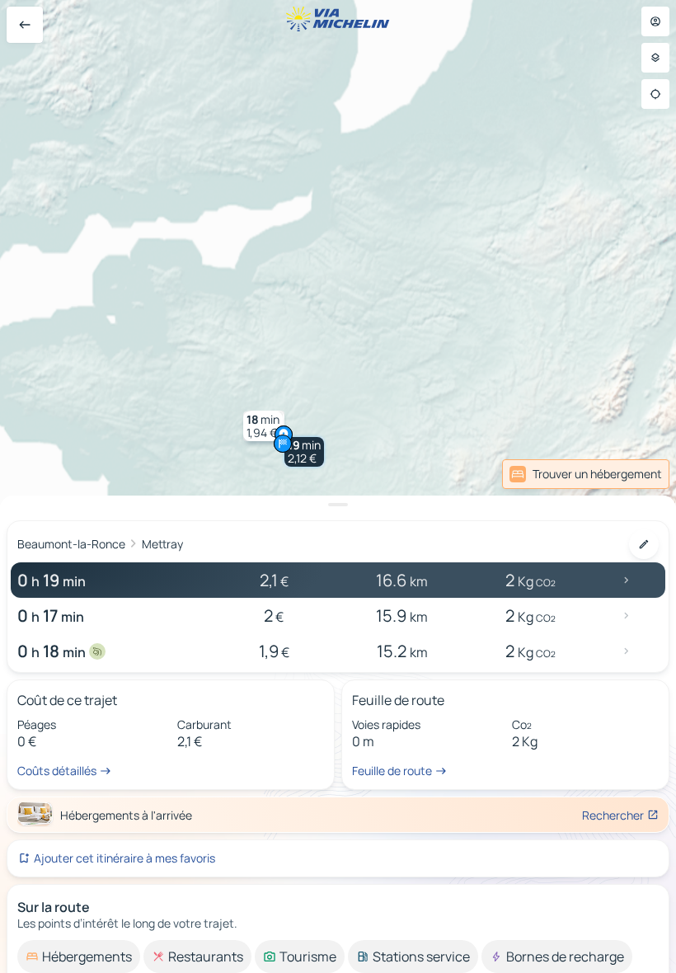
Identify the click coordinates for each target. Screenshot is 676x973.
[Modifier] (644, 544)
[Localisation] (655, 94)
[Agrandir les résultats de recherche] (338, 505)
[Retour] (25, 25)
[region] (338, 486)
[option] (78, 956)
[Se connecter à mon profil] (655, 21)
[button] (304, 452)
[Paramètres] (655, 58)
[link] (633, 474)
